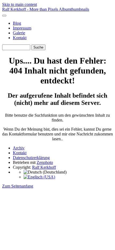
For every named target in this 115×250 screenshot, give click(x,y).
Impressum (22, 28)
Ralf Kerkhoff (44, 167)
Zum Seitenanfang (17, 186)
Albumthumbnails (74, 9)
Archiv (19, 148)
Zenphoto (45, 162)
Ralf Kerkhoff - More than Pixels (30, 9)
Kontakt (19, 37)
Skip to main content (19, 4)
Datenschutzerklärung (31, 157)
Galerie (19, 33)
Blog (17, 23)
